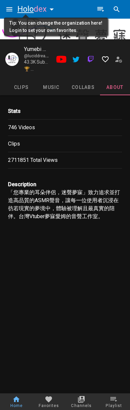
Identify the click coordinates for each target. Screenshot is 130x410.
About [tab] (114, 87)
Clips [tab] (21, 87)
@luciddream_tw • (41, 56)
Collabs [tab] (83, 87)
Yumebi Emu (38, 49)
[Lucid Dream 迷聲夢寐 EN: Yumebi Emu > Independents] (12, 59)
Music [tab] (51, 87)
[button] (37, 9)
